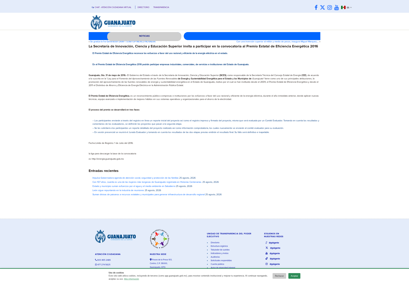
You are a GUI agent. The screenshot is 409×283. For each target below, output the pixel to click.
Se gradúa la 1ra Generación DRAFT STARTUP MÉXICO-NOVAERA (122, 42)
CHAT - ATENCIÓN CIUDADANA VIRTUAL (113, 7)
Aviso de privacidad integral (222, 268)
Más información (131, 279)
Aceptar (294, 276)
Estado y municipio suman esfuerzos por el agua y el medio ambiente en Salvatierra (134, 186)
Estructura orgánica (219, 246)
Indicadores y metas (219, 253)
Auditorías (215, 257)
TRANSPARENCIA (161, 7)
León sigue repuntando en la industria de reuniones (118, 190)
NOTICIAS (144, 36)
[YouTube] (337, 8)
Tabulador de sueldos (220, 250)
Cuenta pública (217, 264)
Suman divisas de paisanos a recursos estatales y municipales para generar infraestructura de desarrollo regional (149, 194)
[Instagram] (330, 8)
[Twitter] (323, 8)
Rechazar (279, 276)
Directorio (214, 243)
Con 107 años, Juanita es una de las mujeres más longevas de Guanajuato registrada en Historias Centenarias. (147, 182)
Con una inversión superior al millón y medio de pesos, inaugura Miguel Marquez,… (277, 42)
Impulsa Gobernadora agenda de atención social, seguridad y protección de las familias (136, 178)
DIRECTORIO (143, 7)
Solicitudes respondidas (221, 261)
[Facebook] (317, 8)
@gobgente (273, 243)
